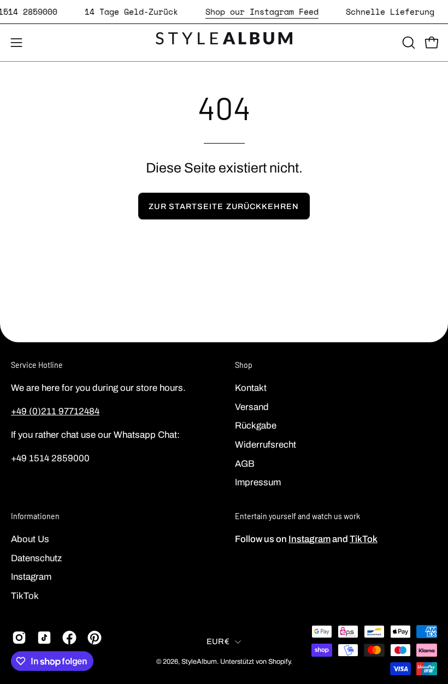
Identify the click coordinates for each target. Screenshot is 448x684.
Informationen (35, 516)
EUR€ (218, 641)
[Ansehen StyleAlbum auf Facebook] (69, 637)
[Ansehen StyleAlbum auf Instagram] (19, 637)
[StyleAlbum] (224, 42)
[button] (407, 42)
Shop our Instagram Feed (262, 11)
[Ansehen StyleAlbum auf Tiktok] (44, 637)
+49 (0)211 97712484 (55, 411)
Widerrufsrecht (265, 444)
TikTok (25, 595)
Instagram (31, 577)
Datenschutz (36, 557)
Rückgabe (255, 425)
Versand (252, 406)
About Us (30, 539)
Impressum (258, 482)
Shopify (279, 661)
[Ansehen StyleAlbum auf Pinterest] (94, 637)
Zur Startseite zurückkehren (224, 206)
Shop (243, 365)
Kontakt (251, 388)
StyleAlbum (199, 661)
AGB (245, 463)
